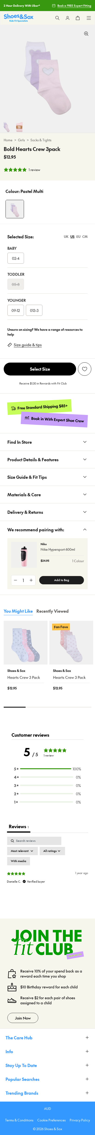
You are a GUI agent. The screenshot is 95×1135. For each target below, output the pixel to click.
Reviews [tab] (19, 826)
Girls (21, 140)
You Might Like (18, 611)
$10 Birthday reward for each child (49, 986)
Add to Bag (61, 580)
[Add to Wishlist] (84, 369)
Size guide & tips (28, 344)
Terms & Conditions (19, 1120)
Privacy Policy (80, 1120)
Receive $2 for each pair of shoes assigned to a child (47, 1000)
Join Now (23, 1017)
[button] (47, 768)
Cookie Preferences (51, 1120)
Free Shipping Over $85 (19, 10)
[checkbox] (18, 861)
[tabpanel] (47, 876)
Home (8, 140)
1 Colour (78, 561)
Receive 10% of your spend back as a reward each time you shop (51, 973)
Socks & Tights (40, 140)
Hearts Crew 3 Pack (23, 677)
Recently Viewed (52, 611)
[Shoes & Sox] (18, 18)
